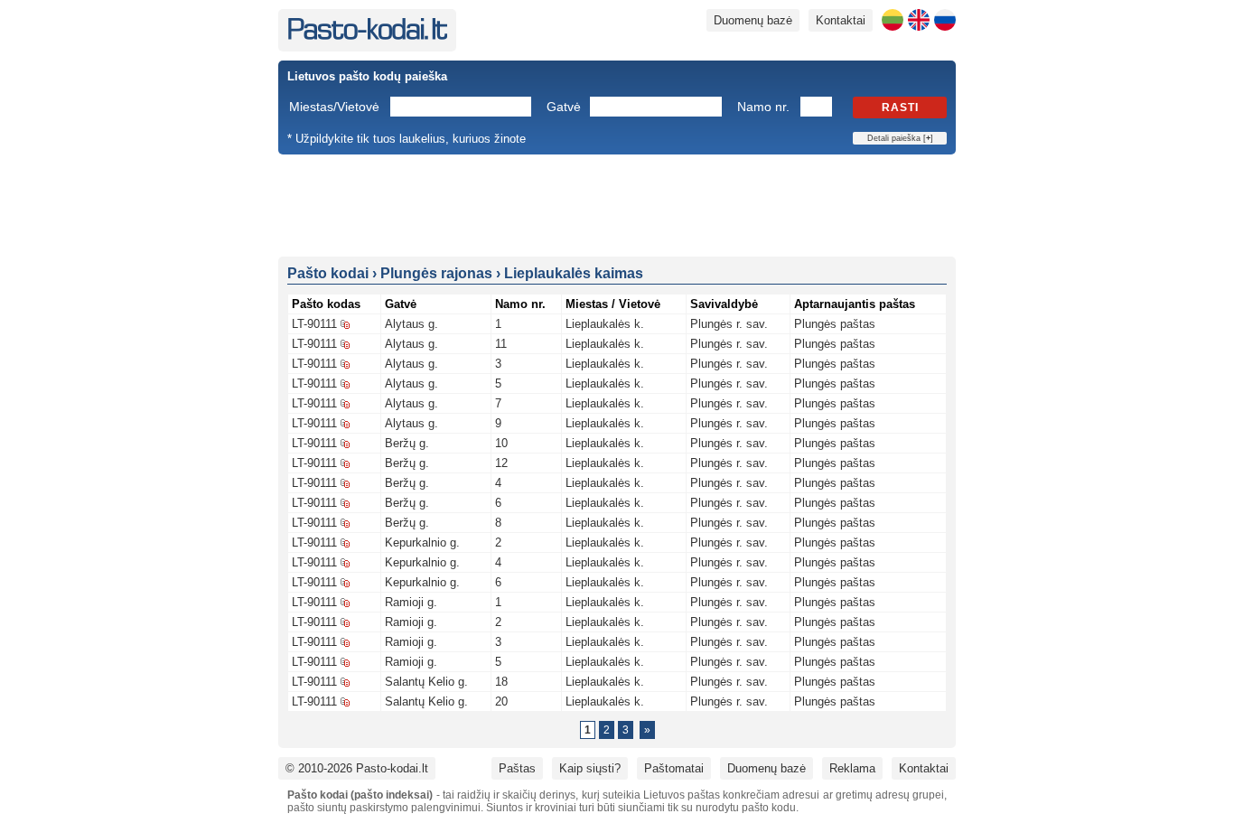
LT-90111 (314, 324)
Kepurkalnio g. (422, 542)
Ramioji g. (411, 602)
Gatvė (564, 106)
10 (501, 443)
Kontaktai (840, 20)
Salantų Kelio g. (426, 681)
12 (501, 463)
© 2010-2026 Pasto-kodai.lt (356, 768)
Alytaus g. (411, 324)
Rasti (900, 107)
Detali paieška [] (900, 138)
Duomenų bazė (753, 20)
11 (501, 344)
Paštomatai (674, 768)
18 (501, 681)
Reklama (852, 768)
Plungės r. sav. (729, 324)
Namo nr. (763, 106)
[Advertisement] (617, 204)
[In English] (919, 20)
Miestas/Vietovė (334, 106)
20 (501, 701)
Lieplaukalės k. (605, 324)
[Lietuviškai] (892, 20)
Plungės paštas (834, 324)
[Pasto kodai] (367, 35)
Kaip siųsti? (590, 768)
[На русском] (945, 20)
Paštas (517, 768)
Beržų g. (407, 443)
